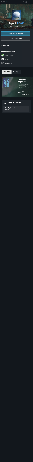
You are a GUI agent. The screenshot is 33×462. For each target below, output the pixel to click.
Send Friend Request (16, 33)
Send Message (16, 38)
